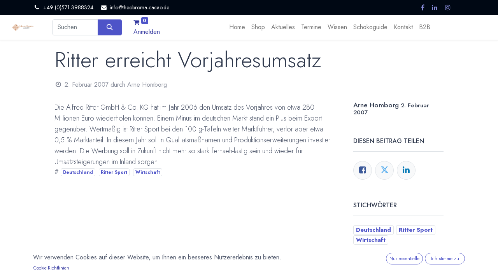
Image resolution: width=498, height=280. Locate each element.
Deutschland (78, 172)
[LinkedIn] (406, 170)
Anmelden (146, 31)
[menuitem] (237, 27)
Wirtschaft (147, 172)
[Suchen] (109, 27)
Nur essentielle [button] (404, 258)
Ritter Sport (114, 172)
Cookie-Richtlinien (51, 267)
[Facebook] (362, 170)
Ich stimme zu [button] (445, 258)
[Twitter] (384, 170)
